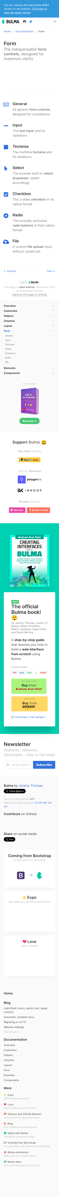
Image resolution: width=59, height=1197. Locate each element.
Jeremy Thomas (30, 786)
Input (7, 340)
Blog (7, 1003)
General (9, 335)
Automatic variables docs (19, 1017)
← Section (10, 271)
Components (11, 1080)
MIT (32, 799)
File (6, 362)
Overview (9, 1045)
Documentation (25, 31)
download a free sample (30, 717)
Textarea (9, 344)
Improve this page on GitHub (29, 294)
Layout (8, 1065)
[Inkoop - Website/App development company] (29, 490)
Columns (9, 1060)
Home (7, 31)
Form (7, 1070)
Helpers (8, 1055)
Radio (8, 357)
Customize (10, 1050)
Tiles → (51, 271)
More (8, 1088)
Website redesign (14, 1027)
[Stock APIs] (29, 479)
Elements (9, 1075)
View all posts (11, 1031)
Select (8, 348)
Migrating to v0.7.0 (15, 1022)
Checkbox (10, 353)
